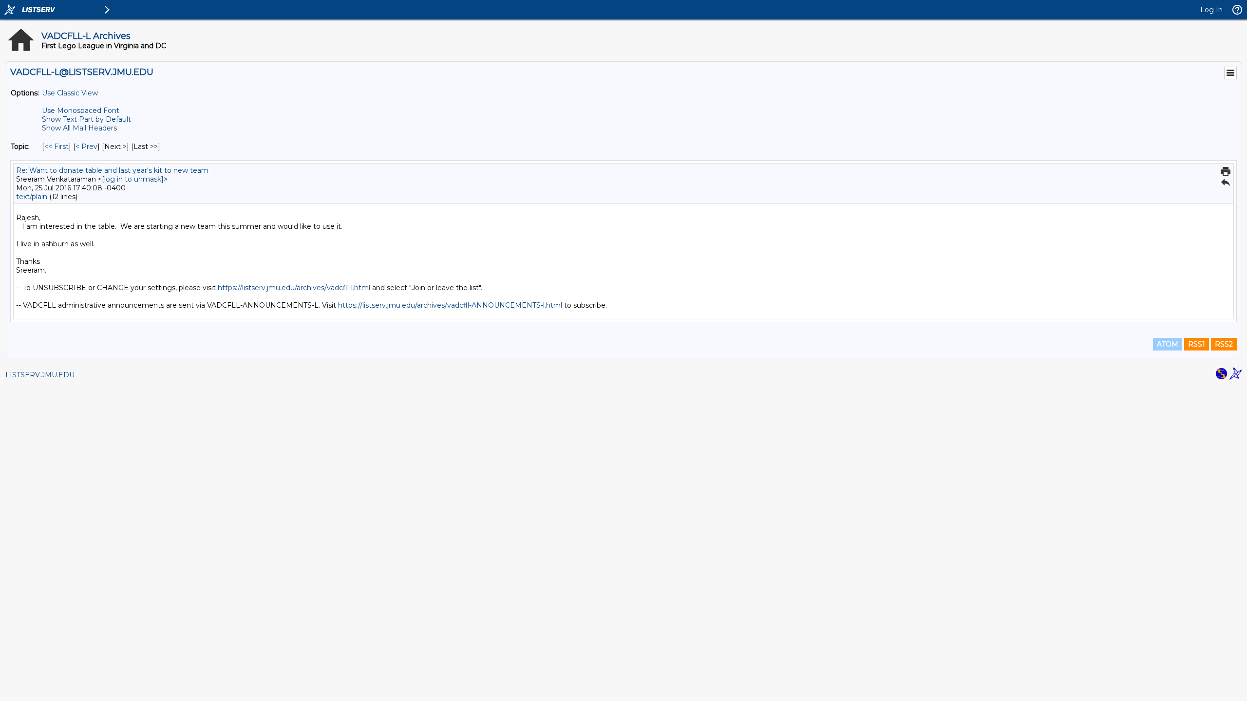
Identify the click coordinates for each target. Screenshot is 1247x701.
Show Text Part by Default (86, 119)
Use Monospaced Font (80, 110)
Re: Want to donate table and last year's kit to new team (112, 170)
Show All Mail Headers (79, 128)
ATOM (1167, 344)
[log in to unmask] (133, 179)
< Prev (86, 146)
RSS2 (1224, 344)
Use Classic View (70, 93)
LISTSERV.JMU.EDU (40, 374)
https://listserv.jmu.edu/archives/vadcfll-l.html (294, 287)
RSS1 (1196, 344)
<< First (56, 146)
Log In (1211, 9)
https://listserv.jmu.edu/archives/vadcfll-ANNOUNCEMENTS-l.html (450, 305)
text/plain (31, 196)
